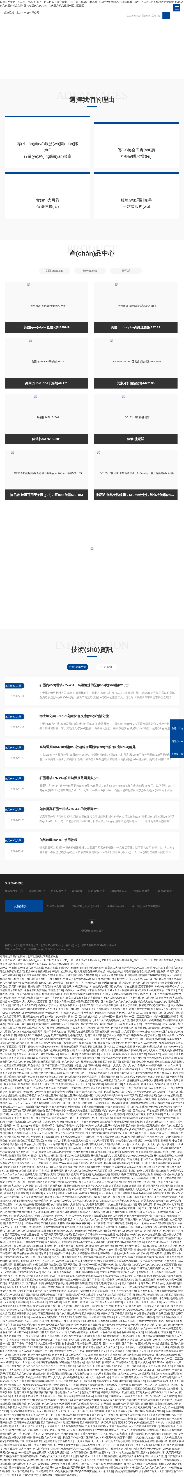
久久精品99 (118, 1166)
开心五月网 (95, 1343)
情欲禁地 (150, 1460)
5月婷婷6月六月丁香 (17, 1042)
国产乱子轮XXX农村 (102, 1249)
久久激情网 (128, 1020)
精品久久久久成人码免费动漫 (55, 1151)
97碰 (65, 1072)
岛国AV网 (108, 1099)
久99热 (178, 1031)
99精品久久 (136, 1467)
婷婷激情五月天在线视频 (162, 1249)
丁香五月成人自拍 (48, 1418)
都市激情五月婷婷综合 (74, 1343)
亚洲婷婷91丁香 (51, 1343)
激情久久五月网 (133, 1463)
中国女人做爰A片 (95, 1377)
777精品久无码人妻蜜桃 (108, 1302)
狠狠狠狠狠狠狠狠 (43, 1392)
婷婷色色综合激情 (119, 1467)
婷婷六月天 (107, 1313)
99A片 (167, 1114)
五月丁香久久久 (109, 1414)
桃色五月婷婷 (147, 1324)
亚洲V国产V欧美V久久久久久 (163, 1381)
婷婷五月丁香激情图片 (60, 1441)
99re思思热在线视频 (89, 1257)
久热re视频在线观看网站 (88, 1418)
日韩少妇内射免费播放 (22, 1411)
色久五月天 (65, 1159)
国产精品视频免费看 (161, 982)
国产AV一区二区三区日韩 (94, 1298)
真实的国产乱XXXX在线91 (95, 1185)
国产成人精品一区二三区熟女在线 (71, 1118)
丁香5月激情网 (60, 1328)
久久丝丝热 (44, 1328)
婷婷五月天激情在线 (39, 1354)
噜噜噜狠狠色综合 (134, 971)
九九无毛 (22, 1054)
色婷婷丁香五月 (20, 979)
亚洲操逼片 (101, 1396)
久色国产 (144, 1133)
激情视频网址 (134, 1080)
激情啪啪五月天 (15, 971)
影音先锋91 (156, 1253)
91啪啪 (144, 1012)
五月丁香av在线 (132, 997)
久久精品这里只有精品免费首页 (52, 1189)
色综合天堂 (10, 997)
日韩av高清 (74, 1148)
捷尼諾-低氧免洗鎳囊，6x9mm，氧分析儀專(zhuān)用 (137, 495)
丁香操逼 (91, 1072)
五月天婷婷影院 (87, 1287)
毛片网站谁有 (69, 1196)
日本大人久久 (72, 1170)
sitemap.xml (63, 949)
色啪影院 (100, 1012)
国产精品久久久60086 (24, 1005)
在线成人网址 (150, 1050)
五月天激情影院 (29, 1294)
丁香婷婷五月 (73, 1114)
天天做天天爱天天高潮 (86, 1399)
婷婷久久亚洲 (115, 1215)
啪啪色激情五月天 (96, 1351)
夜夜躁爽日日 (142, 1027)
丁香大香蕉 (62, 1275)
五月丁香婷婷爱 (40, 1163)
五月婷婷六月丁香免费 (85, 1234)
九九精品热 (47, 1215)
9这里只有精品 (33, 1069)
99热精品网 (77, 1362)
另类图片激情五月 (107, 1460)
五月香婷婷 (73, 1358)
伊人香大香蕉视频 (55, 1347)
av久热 (18, 1204)
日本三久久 (147, 1159)
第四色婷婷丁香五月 (88, 1414)
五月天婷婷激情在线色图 (30, 1166)
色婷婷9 (74, 1298)
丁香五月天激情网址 (116, 1411)
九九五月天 (25, 1448)
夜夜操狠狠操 (137, 1430)
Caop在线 (90, 1042)
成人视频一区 (48, 1219)
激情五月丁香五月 (119, 1430)
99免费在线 (175, 1467)
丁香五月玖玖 (60, 1339)
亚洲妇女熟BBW (116, 1242)
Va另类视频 (61, 1471)
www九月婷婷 (11, 1196)
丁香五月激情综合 (136, 1087)
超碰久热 (5, 1185)
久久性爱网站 (40, 1448)
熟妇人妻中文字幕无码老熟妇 (89, 1242)
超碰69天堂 (48, 1125)
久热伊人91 (32, 1396)
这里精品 (74, 1024)
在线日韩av (119, 1403)
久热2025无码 (14, 1223)
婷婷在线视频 (162, 1159)
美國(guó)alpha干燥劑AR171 (46, 383)
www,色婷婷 (151, 1042)
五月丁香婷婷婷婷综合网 (100, 1279)
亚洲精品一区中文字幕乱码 (43, 1054)
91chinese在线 (134, 979)
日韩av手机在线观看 (67, 1381)
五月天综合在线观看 (107, 1005)
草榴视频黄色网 (50, 1230)
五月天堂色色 (28, 1178)
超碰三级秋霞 (19, 1403)
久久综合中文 (159, 1407)
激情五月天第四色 (95, 1035)
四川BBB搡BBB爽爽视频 (83, 1471)
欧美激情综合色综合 (166, 1403)
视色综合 (141, 1061)
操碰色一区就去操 (164, 1174)
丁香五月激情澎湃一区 (156, 1121)
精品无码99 (39, 1305)
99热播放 (120, 1099)
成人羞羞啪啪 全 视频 (67, 1324)
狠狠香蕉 (92, 1321)
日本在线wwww (89, 1178)
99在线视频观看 (80, 1155)
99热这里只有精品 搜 (44, 1309)
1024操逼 (48, 1268)
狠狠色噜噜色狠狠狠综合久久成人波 (70, 1212)
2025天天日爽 (127, 1321)
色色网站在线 (154, 1057)
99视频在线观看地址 (65, 1475)
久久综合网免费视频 (139, 1407)
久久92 (121, 1080)
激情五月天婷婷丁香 (78, 1249)
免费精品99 (29, 1384)
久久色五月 (106, 1358)
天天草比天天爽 (76, 1411)
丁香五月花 (154, 1035)
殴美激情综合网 (70, 1046)
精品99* (42, 1253)
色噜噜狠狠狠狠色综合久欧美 (87, 967)
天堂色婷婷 (10, 1272)
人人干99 (60, 1411)
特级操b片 (161, 1441)
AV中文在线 (124, 1369)
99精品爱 (175, 1200)
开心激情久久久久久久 (67, 1392)
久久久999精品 (53, 1437)
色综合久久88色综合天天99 (127, 1230)
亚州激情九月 (88, 1061)
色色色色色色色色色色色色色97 (41, 1366)
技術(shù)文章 (96, 890)
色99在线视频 (57, 1430)
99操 (155, 1257)
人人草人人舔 (153, 1366)
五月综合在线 (127, 1347)
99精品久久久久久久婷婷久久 (56, 1456)
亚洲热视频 (144, 1343)
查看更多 (13, 614)
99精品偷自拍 (102, 1151)
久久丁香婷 (72, 1384)
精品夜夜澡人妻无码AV (111, 1042)
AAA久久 (173, 1392)
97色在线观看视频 (165, 1118)
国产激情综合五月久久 (24, 1463)
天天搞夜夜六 (52, 1426)
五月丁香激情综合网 (165, 1290)
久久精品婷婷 (19, 1354)
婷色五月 (105, 1238)
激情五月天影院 (98, 1407)
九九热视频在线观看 (93, 1204)
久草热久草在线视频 (125, 986)
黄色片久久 (124, 1148)
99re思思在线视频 (48, 1279)
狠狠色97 (156, 1373)
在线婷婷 (103, 1321)
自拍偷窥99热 (80, 1407)
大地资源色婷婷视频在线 (91, 971)
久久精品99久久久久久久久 (147, 1264)
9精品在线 (97, 1084)
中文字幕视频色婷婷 (143, 1441)
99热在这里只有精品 (35, 1144)
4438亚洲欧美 (108, 1437)
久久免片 (17, 1118)
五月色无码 (72, 1174)
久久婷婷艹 (118, 979)
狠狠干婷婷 (169, 1151)
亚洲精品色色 (152, 1332)
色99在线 (11, 1452)
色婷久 (92, 1069)
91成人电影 (28, 1148)
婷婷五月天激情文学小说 (138, 1215)
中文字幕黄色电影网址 (150, 1260)
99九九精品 (103, 1294)
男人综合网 (10, 1084)
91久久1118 (54, 1305)
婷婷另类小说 (59, 1354)
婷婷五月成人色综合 (136, 1189)
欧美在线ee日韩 (144, 1245)
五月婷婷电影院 (45, 1471)
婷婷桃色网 (103, 1027)
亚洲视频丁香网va (29, 1219)
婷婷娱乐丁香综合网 (56, 1283)
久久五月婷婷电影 (99, 1009)
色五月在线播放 (45, 1411)
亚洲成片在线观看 (46, 1399)
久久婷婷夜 (32, 1467)
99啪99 (89, 1245)
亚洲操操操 (21, 1302)
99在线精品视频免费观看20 (167, 1103)
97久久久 (161, 1324)
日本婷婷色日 (133, 1212)
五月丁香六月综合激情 (139, 1174)
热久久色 (167, 1366)
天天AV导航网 (17, 1249)
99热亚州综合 (80, 986)
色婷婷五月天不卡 (167, 1099)
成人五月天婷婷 (99, 1087)
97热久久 (135, 1234)
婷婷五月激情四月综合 (60, 1373)
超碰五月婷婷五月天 (109, 1061)
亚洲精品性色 (21, 1163)
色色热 (122, 1208)
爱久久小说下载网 (137, 1106)
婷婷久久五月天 (18, 1426)
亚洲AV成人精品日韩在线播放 (100, 1208)
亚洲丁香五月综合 (58, 1133)
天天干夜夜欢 (78, 1467)
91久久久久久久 (158, 1189)
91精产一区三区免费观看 (165, 1016)
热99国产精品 (124, 1110)
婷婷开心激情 (172, 1069)
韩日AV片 (169, 1012)
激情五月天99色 (23, 1392)
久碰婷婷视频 (134, 1140)
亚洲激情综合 (64, 1121)
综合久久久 (160, 1001)
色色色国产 (6, 1332)
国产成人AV (66, 1230)
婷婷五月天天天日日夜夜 (158, 1471)
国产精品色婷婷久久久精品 (149, 1091)
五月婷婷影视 (145, 1290)
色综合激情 (122, 1234)
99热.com (9, 1114)
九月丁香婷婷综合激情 (155, 1170)
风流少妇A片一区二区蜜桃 (117, 1418)
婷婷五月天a (175, 1328)
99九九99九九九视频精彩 (73, 1317)
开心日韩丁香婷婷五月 (52, 997)
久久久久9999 (50, 1403)
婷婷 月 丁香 (77, 982)
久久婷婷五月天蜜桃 (102, 1227)
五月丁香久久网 (13, 1475)
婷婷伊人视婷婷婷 (153, 1080)
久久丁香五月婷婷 (58, 1238)
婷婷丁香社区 (34, 1290)
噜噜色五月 (103, 1328)
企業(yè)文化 (58, 890)
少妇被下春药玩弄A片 (141, 1129)
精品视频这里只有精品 (116, 1163)
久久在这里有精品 (116, 1204)
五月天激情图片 (56, 979)
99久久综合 (116, 1298)
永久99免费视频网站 (141, 1072)
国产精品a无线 (47, 1174)
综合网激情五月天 (70, 1005)
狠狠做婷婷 (173, 1215)
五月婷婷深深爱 (128, 1069)
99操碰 (48, 1140)
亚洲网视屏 (21, 1193)
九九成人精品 (152, 1437)
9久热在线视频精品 (59, 1452)
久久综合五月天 (119, 1009)
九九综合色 (49, 1121)
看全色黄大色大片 (139, 1009)
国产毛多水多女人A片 (39, 1009)
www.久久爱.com (157, 1087)
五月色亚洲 (6, 1204)
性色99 (66, 1302)
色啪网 (117, 1181)
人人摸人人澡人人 (121, 1065)
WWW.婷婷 (65, 1163)
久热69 (174, 1242)
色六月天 (5, 1313)
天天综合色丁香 (54, 1012)
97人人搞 (74, 1339)
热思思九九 (80, 1065)
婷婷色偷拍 (153, 1193)
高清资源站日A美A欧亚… (109, 1031)
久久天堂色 (75, 1215)
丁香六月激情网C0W (32, 1369)
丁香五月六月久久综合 (168, 1181)
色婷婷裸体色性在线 (158, 1061)
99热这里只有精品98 (93, 1103)
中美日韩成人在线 (94, 1144)
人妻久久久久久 (145, 1166)
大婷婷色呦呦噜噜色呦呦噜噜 (93, 1253)
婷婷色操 (163, 1219)
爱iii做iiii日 (43, 1463)
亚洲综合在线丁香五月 (52, 1294)
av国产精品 (128, 1151)
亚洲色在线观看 (120, 1253)
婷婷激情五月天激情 (148, 1125)
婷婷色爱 (38, 1437)
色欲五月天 (113, 1377)
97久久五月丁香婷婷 (166, 1245)
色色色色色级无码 (32, 1031)
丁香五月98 (172, 1091)
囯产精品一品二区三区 (144, 1384)
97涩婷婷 (67, 1305)
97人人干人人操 (57, 1377)
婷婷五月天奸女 (58, 1106)
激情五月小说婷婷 (92, 1091)
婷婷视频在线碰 (78, 1283)
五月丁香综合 (170, 1302)
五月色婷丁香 (161, 1305)
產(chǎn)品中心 (14, 890)
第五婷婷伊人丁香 (172, 1234)
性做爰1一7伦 (11, 1125)
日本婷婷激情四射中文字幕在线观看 (145, 975)
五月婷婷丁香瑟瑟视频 (101, 1317)
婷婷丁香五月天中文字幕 (37, 1118)
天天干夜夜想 (98, 1223)
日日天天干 (78, 1268)
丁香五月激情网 (18, 1358)
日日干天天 (57, 1170)
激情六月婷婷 (122, 1264)
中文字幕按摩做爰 (36, 1441)
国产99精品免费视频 (11, 1279)
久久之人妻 (10, 1328)
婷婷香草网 (12, 1136)
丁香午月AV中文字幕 (54, 1069)
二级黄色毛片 (76, 1354)
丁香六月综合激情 (53, 1227)
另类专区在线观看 (148, 1399)
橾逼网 (43, 1076)
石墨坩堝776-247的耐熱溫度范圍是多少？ (70, 778)
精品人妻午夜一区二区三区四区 (18, 1181)
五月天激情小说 (59, 1057)
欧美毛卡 (47, 986)
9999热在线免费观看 (81, 1275)
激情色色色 (39, 1114)
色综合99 (26, 1125)
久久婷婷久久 (149, 997)
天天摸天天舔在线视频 (111, 975)
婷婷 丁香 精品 (41, 1170)
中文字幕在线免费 (111, 1057)
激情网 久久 (155, 1012)
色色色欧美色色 (157, 1106)
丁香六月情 (131, 1219)
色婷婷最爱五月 (113, 1084)
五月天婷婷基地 (40, 1103)
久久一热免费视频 (85, 1050)
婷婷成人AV (24, 1035)
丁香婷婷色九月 (23, 1087)
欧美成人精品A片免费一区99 (98, 1016)
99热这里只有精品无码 (165, 1339)
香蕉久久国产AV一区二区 (40, 1414)
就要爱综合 (106, 1121)
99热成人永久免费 (91, 1339)
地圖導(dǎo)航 (141, 890)
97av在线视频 (170, 1373)
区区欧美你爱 (110, 1339)
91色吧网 (141, 1076)
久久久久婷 (99, 1336)
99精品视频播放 (161, 1343)
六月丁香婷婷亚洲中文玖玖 (144, 1426)
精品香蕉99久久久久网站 (118, 1091)
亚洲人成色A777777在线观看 (38, 1027)
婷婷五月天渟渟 (124, 1249)
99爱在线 (64, 1467)
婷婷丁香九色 (138, 1054)
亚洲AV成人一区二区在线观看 (16, 1106)
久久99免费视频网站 (97, 1133)
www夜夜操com (103, 1275)
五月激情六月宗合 (146, 1321)
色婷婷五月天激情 (90, 1324)
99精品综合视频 (94, 1129)
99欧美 (22, 1290)
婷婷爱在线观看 (89, 1238)
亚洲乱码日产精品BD (158, 1430)
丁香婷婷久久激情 (126, 1362)
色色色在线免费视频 (35, 990)
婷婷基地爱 (6, 1422)
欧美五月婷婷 (58, 1035)
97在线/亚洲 (162, 1313)
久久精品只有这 (48, 1467)
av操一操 (167, 1054)
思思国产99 (61, 1298)
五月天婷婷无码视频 (37, 1249)
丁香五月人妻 (129, 1133)
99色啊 (55, 1463)
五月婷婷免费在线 (28, 997)
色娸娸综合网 (68, 971)
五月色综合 (139, 1110)
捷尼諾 (126, 270)
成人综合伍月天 (163, 1129)
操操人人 (17, 1384)
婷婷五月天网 (150, 1185)
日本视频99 (55, 1253)
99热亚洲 (84, 1099)
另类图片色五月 (59, 1024)
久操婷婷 (166, 1369)
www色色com (38, 1317)
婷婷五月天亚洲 (140, 1351)
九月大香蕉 (118, 1155)
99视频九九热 (155, 1046)
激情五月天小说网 (19, 994)
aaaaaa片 (116, 1328)
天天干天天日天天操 (112, 1219)
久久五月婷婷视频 (29, 1208)
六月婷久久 (85, 1463)
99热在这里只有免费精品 (47, 1264)
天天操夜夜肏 (70, 1166)
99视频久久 (167, 1027)
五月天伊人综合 (156, 1136)
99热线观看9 (121, 1118)
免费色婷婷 (66, 1418)
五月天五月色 (12, 1234)
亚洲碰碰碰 (35, 1193)
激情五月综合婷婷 (51, 1208)
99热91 (159, 986)
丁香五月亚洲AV (27, 1328)
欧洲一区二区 (23, 1114)
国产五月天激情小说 (93, 1114)
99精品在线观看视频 (94, 1215)
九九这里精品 (127, 1076)
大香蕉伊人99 (105, 1072)
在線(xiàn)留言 (163, 890)
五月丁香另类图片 (127, 1039)
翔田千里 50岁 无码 (83, 1302)
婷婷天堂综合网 (55, 1091)
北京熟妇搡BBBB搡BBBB (108, 1095)
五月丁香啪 (18, 1343)
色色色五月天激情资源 (64, 1257)
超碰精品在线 (7, 1166)
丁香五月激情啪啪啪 (92, 1106)
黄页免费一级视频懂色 (148, 1020)
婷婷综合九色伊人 (116, 1012)
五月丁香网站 (92, 1001)
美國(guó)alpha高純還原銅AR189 (135, 327)
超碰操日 (166, 1140)
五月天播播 (165, 1050)
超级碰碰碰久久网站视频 (127, 1050)
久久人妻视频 (61, 1140)
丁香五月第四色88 (65, 1080)
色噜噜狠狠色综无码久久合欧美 (92, 1230)
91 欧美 (116, 1151)
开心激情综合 (88, 1136)
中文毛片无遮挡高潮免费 (128, 1121)
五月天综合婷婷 (97, 1283)
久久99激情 (60, 1016)
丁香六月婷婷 (114, 1035)
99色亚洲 (117, 1366)
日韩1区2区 (74, 1016)
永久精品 (66, 1242)
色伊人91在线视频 (168, 1095)
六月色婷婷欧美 (171, 1347)
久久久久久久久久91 (155, 1467)
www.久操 (168, 1448)
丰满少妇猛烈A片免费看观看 (114, 1388)
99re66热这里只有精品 (82, 1328)
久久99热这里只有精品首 (52, 1095)
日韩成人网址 (38, 979)
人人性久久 (49, 1193)
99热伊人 (64, 967)
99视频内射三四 (15, 1441)
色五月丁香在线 (129, 1005)
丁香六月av (113, 1283)
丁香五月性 (30, 1279)
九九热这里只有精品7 (107, 1125)
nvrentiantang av (83, 1159)
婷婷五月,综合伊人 (16, 1133)
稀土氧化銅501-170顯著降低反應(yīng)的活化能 (74, 716)
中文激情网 (55, 1302)
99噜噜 (55, 971)
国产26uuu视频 (111, 1343)
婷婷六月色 (139, 1381)
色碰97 (125, 1136)
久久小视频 (107, 1305)
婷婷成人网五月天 (136, 1114)
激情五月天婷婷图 (50, 1061)
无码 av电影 (31, 1321)
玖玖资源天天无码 (72, 1208)
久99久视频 (82, 1227)
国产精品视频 (114, 1103)
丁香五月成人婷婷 (65, 1414)
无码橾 (60, 1174)
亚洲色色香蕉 (26, 1039)
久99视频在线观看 (144, 1422)
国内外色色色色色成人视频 (46, 1072)
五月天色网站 (141, 1223)
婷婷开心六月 (172, 986)
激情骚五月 (162, 1242)
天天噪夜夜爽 (55, 1144)
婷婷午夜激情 (16, 1467)
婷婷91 (23, 1275)
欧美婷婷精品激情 (155, 971)
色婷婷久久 (154, 1054)
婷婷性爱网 (18, 1212)
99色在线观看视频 (89, 1054)
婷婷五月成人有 (163, 1072)
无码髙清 (95, 1452)
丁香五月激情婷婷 (108, 1076)
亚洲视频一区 (42, 1204)
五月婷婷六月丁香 (83, 1151)
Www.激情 (144, 1031)
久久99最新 (145, 1339)
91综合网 (34, 1230)
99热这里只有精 (125, 1279)
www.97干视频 (8, 967)
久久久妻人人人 (71, 1061)
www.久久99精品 (123, 1275)
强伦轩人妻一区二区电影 (20, 1024)
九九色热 (172, 1445)
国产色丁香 (61, 1215)
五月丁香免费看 (13, 1366)
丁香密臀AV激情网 (16, 1298)
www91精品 (6, 1362)
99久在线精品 (109, 1384)
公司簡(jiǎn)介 (37, 890)
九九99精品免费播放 (76, 1332)
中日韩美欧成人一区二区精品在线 (140, 1377)
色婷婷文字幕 (104, 1381)
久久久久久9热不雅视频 (104, 1456)
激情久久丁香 (14, 1433)
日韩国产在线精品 (101, 1155)
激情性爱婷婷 (69, 1287)
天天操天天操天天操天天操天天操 (141, 1144)
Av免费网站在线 (52, 1099)
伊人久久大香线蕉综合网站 (51, 1148)
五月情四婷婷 (92, 982)
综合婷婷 (28, 1204)
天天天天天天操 (100, 1441)
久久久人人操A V (40, 1042)
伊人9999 (158, 1069)
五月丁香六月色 (69, 1463)
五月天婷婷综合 (139, 1178)
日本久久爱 (139, 1046)
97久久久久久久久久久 (87, 1219)
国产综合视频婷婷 (166, 1317)
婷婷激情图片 (138, 1136)
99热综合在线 (113, 1144)
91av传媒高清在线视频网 (32, 1452)
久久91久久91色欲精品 (139, 1155)
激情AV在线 (23, 1238)
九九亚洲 (70, 1227)
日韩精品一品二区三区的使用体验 (105, 1268)
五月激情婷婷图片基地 (85, 1272)
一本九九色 (12, 1369)
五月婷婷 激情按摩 (38, 1358)
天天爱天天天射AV (92, 1148)
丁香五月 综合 (119, 1185)
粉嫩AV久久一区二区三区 (168, 1358)
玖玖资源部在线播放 (91, 1046)
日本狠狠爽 (46, 1475)
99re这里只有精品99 (116, 1129)
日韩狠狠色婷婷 (102, 1366)
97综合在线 (158, 1283)
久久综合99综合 (148, 1219)
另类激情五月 (95, 997)
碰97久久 (166, 1125)
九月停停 (131, 1268)
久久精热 (56, 1204)
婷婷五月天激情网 (14, 1414)
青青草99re (158, 1362)
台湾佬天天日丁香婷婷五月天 (42, 1129)
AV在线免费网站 (88, 1193)
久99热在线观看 (151, 1234)
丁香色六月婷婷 (151, 1024)
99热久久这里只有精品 (86, 1305)
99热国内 (128, 1336)
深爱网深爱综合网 (27, 1324)
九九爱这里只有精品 (96, 1426)
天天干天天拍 (82, 1084)
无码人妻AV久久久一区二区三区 (98, 1445)
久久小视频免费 (84, 1260)
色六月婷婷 (101, 1430)
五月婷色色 (108, 1324)
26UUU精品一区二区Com (129, 1227)
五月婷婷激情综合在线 (24, 1313)
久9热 (21, 967)
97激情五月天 (16, 1283)
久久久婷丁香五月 (63, 1009)
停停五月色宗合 (83, 1309)
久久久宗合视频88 (70, 1313)
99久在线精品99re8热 (16, 1257)
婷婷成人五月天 (60, 1321)
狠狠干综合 (81, 1009)
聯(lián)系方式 (119, 890)
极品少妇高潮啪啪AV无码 (129, 1471)
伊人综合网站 (72, 1076)
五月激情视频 (117, 1212)
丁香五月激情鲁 (123, 1313)
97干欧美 (106, 1403)
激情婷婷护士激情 (101, 1166)
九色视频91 (10, 1170)
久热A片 (150, 1242)
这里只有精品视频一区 (80, 1095)
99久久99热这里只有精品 (85, 1403)
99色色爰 (133, 1324)
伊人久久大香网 (118, 1433)
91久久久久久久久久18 (166, 1208)
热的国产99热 (106, 1264)
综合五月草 (70, 1012)
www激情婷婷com (156, 1065)
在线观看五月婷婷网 (119, 1448)
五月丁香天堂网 (111, 1354)
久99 (35, 1151)
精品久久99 (108, 1110)
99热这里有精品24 (31, 1234)
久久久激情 (18, 1396)
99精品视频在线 (147, 1287)
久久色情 (139, 1437)
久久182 (16, 1031)
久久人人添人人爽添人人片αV (95, 1181)
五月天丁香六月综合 (32, 1196)
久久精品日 (34, 1403)
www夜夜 (19, 1377)
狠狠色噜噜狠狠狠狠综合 (137, 1103)
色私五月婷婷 (56, 1076)
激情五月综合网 (56, 1114)
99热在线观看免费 (168, 1321)
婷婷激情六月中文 (48, 1020)
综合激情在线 (74, 1347)
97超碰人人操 (53, 1166)
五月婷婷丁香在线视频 (48, 1287)
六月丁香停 (130, 1031)
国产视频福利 (30, 1456)
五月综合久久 (64, 1399)
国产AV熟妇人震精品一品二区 (35, 1351)
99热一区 (40, 1091)
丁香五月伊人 (33, 1343)
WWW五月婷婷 (145, 1317)
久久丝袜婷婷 (103, 979)
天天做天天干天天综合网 (57, 1234)
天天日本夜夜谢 (18, 986)
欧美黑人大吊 (112, 967)
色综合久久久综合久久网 (20, 1287)
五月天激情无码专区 (55, 1290)
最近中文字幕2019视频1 (44, 1155)
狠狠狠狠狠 (35, 1460)
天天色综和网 (41, 1200)
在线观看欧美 (76, 1133)
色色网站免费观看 (167, 1196)
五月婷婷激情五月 (90, 1422)
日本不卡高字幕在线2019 (141, 1196)
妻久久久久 (138, 1238)
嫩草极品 (121, 1159)
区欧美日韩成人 (90, 1358)
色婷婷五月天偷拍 (104, 1159)
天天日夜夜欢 (38, 1238)
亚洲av (105, 1452)
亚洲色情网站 (85, 1012)
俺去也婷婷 (39, 1373)
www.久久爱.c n (65, 1260)
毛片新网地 (168, 1144)
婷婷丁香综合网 (145, 1181)
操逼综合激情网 (23, 1264)
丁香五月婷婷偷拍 (48, 1313)
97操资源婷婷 (115, 1463)
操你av (4, 1242)
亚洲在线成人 (99, 1448)
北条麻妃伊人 (76, 1035)
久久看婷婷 (138, 1065)
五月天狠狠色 (106, 1193)
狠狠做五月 (174, 1001)
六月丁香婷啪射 (80, 1452)
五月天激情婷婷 (115, 1114)
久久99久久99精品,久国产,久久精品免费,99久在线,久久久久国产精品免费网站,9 (95, 1200)
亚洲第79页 (88, 1005)
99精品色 (160, 1084)
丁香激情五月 (55, 990)
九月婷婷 (160, 1166)
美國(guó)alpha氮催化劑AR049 (47, 327)
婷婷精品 (65, 1155)
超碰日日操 (147, 1403)
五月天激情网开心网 (118, 1351)
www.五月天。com (19, 1103)
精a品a (38, 1268)
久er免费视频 (31, 1061)
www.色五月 (120, 1170)
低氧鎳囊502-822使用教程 (58, 840)
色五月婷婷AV (24, 1268)
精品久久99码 (52, 1196)
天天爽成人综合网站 (120, 994)
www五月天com (9, 1219)
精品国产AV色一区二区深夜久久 (81, 1437)
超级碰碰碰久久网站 (141, 1358)
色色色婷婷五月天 (134, 1298)
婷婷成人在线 (127, 1414)
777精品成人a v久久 (134, 1328)
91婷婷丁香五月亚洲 (133, 1057)
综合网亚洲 (129, 1181)
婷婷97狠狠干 (107, 1024)
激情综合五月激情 (145, 1279)
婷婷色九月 (67, 1050)
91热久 (157, 1347)
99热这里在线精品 (144, 1313)
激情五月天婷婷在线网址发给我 (162, 1163)
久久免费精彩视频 (153, 1463)
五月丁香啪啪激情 (126, 1317)
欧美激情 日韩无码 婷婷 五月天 (46, 1332)
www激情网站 (151, 1140)
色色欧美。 (77, 1129)
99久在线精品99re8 (29, 1272)
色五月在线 (51, 967)
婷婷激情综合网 (51, 994)
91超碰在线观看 (122, 1381)
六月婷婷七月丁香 (121, 1294)
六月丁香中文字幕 (68, 1445)
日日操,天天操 (93, 1354)
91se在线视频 (107, 1234)
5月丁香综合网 (168, 1377)
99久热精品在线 (35, 967)
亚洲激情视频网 (95, 1411)
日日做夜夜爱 (87, 1381)
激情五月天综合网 (90, 1384)
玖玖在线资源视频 (157, 1110)
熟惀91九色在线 (87, 1196)
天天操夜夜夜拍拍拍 (33, 1110)
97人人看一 (130, 1272)
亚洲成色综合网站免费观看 (160, 1227)
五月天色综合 (30, 1336)
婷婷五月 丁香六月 (48, 1005)
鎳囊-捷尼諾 (135, 439)
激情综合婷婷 (108, 1369)
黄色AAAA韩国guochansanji (43, 1046)
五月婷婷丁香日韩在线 (29, 1227)
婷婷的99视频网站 (22, 1200)
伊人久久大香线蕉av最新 (80, 979)
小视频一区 (50, 1245)
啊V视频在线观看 (34, 1012)
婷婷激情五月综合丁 (48, 1178)
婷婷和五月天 (23, 1159)
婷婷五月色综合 (141, 1388)
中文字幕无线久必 (41, 1388)
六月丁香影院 (14, 1016)
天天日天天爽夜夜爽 (106, 1245)
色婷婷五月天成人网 (122, 1027)
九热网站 (62, 1087)
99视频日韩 (62, 1027)
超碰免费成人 (81, 1456)
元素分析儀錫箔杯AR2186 (136, 383)
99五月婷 (15, 1001)
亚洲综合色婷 (30, 1016)
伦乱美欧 (69, 1396)
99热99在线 (42, 1024)
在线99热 (115, 1133)
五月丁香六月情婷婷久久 (151, 1268)
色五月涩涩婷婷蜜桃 (15, 1065)
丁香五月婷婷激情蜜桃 (56, 1460)
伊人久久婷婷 (140, 982)
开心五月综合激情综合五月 (84, 1057)
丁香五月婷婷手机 (16, 1046)
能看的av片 (46, 1016)
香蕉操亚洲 (44, 971)
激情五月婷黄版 (128, 1339)
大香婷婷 (65, 1129)
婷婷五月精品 (80, 1163)
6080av (130, 1166)
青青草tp (145, 1283)
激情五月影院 (154, 1294)
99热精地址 (158, 1039)
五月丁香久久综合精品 (45, 1159)
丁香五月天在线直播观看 (20, 1057)
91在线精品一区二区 (101, 986)
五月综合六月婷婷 (59, 1001)
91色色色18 (42, 1039)
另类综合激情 (93, 1362)
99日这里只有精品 (38, 1430)
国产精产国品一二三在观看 (137, 967)
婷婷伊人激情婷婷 (22, 1437)
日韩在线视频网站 (77, 1069)
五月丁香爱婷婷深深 (108, 1136)
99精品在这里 (58, 1249)
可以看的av (141, 1452)
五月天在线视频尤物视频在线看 (36, 1381)
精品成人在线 (145, 1001)
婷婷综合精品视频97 (81, 994)
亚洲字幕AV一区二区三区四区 (132, 1016)
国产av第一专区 (88, 1264)
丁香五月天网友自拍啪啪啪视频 (152, 1336)
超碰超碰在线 (151, 1369)
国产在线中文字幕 (60, 1039)
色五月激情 (96, 1163)
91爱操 (155, 1027)
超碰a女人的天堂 (18, 1260)
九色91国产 (15, 1050)
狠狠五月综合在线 (102, 1118)
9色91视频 (151, 1298)
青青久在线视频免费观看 (122, 1260)
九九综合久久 (96, 1020)
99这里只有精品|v (80, 1140)
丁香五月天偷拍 (20, 1388)
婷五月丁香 (170, 1264)
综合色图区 (16, 1144)
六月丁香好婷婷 (74, 975)
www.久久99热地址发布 (80, 1430)
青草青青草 (15, 1242)
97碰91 (4, 1411)
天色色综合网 (107, 1332)
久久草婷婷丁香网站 (103, 1140)
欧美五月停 (101, 994)
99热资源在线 (60, 982)
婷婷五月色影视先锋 (11, 1080)
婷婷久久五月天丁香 (43, 1084)
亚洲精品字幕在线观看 (41, 1298)
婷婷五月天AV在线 (75, 990)
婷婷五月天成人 (134, 1042)
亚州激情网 (34, 986)
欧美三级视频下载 (76, 997)
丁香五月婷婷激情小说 (163, 1414)
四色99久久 (44, 982)
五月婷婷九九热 (41, 1035)
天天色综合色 (105, 1471)
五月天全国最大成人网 (27, 1362)
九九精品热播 (134, 1099)
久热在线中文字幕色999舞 (76, 1336)
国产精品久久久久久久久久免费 (118, 1001)
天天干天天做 (70, 1264)
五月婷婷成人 (7, 1238)
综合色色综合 (114, 971)
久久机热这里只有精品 (82, 1027)
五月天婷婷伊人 (130, 1283)
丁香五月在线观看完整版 (73, 1020)
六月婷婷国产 (19, 1430)
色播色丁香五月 (28, 1095)
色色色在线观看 (125, 1332)
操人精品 (36, 994)
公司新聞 (77, 890)
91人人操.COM (112, 997)
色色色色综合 (154, 1448)
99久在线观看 (35, 1347)
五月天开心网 (91, 1039)
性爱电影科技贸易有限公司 (154, 1005)
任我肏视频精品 (89, 1024)
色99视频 (44, 1321)
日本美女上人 (104, 1050)
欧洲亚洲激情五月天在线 (136, 1392)
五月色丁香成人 (73, 1144)
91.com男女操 (69, 1181)
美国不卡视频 (124, 1437)
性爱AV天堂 (41, 1106)
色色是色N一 (89, 1170)
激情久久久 (173, 1084)
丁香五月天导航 (142, 1445)
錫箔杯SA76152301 (46, 439)
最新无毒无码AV (21, 1155)
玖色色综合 (34, 1065)
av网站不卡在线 (139, 1253)
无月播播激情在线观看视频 (114, 1178)
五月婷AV (31, 971)
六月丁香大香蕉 (25, 1189)
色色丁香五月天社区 (31, 1140)
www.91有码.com (157, 1328)
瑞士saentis (90, 270)
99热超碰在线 (113, 1020)
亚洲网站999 (121, 1358)
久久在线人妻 (84, 1080)
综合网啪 (164, 1298)
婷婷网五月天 (174, 1418)
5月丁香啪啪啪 (49, 1362)
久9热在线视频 (8, 1290)
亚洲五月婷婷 (73, 1091)
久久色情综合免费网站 (131, 1460)
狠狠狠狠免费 (62, 1268)
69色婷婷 (77, 1039)
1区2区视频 (24, 1309)
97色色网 (85, 1174)
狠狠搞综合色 (168, 1426)
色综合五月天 (126, 1245)
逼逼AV (104, 1399)
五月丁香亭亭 (145, 986)
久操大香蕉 (124, 1384)
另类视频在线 (108, 1422)
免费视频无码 (166, 1042)
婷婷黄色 (74, 1238)
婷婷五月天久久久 (169, 1257)
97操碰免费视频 (155, 1411)
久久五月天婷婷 (70, 1178)
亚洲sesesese (110, 982)
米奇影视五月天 (117, 1407)
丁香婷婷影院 (135, 1433)
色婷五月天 (35, 1099)
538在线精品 (139, 1148)
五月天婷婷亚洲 (38, 1302)
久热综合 (121, 1140)
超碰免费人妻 (157, 1452)
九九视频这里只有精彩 (24, 1020)
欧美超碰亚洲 (124, 1445)
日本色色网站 (175, 1407)
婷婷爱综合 (125, 982)
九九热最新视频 (13, 1336)
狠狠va (36, 1125)
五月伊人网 (144, 1362)
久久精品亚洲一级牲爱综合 (139, 1084)
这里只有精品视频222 (67, 1136)
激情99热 (28, 1091)
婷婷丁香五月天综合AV (41, 1275)
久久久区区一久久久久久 (111, 1196)
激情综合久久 (77, 1321)
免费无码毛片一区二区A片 (147, 994)
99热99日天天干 (81, 1189)
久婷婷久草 (159, 1215)
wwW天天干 (130, 1095)
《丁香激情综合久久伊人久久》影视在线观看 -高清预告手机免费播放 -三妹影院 (131, 990)
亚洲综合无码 (125, 1422)
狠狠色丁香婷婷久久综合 (70, 1125)
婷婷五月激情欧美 (68, 1193)
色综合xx (33, 1076)
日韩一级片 (94, 1065)
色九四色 (131, 1399)
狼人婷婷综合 (52, 1242)
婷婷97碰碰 (23, 1072)
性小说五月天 (77, 1460)
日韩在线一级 (75, 1290)
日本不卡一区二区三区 (42, 1260)
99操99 (89, 1125)
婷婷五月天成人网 (158, 1148)
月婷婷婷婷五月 (153, 1230)
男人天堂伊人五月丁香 (34, 1001)
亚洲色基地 (139, 1294)
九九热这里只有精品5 (141, 1305)
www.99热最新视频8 (161, 1223)
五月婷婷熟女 (117, 1399)
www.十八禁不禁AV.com (50, 1384)
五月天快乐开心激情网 (155, 1212)
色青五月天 (121, 1305)
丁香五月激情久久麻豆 (16, 1317)
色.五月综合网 (153, 1433)
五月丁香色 (145, 1069)
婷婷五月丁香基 (155, 1238)
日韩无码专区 (169, 1024)
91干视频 (28, 1185)
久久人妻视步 (107, 1039)
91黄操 (54, 1163)
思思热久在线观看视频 (80, 1031)
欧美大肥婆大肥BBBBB (149, 1151)
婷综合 (126, 1054)
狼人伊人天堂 (133, 1024)
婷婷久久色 (99, 1463)
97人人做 (137, 1369)
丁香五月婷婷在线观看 (70, 1245)
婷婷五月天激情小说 (37, 1212)
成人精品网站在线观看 (140, 1204)
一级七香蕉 (176, 1076)
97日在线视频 (137, 1411)
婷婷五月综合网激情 (139, 1257)
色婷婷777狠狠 (99, 1212)
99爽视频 (14, 1178)
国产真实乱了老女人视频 (118, 1046)
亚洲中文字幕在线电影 (34, 975)
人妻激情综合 (81, 1373)
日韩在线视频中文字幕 (166, 1204)
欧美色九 (9, 1193)
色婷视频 (55, 1050)
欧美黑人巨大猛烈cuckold (28, 1245)
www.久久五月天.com (74, 1369)
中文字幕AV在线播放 (111, 1272)
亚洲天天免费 (45, 1324)
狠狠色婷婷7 (121, 1072)
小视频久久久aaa (13, 1069)
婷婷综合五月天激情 (15, 1076)
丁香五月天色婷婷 (40, 1257)
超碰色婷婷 (140, 1249)
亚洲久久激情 (158, 1456)
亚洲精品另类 (89, 1076)
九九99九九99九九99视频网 (133, 1373)
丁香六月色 (133, 1159)
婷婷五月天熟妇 (100, 1189)
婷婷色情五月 (65, 1219)
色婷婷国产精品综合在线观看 (36, 1136)
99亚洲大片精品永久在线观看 (83, 1110)
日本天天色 (159, 1418)
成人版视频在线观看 (170, 979)
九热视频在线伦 (100, 1174)
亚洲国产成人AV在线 (170, 1287)
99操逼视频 (135, 1185)
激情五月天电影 (68, 1054)
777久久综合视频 (121, 1238)
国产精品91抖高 (35, 1283)
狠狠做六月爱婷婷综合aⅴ (14, 1460)
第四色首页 (24, 1084)
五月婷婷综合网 (147, 1095)
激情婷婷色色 (114, 1336)
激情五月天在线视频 (95, 1290)
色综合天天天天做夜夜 (151, 1272)
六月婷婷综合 (23, 1151)
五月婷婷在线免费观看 (26, 1422)
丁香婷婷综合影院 (79, 1087)
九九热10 (133, 1012)
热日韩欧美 (15, 1091)
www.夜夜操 (151, 979)
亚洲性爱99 (168, 1035)
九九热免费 (127, 1452)
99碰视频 (64, 1362)
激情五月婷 (128, 1061)
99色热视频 (172, 1136)
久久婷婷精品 (24, 1305)
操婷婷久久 (108, 1362)
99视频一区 (133, 1208)
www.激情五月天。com (84, 1388)
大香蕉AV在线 (31, 1223)
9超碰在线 (74, 1106)
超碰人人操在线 (71, 1204)
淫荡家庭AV (147, 1200)
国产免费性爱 (154, 1114)
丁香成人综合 (70, 1099)
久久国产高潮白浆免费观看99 (138, 1354)
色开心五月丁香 (90, 1392)
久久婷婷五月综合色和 (163, 1009)
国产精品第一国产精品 (72, 1279)
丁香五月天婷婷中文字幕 (94, 1433)
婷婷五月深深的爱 (115, 1106)
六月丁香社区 (104, 1170)
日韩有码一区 (166, 1384)
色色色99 (121, 1324)
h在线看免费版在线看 (141, 1118)
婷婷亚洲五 (142, 1414)
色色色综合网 (76, 1072)
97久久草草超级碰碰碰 (103, 1373)
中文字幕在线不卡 (14, 1339)
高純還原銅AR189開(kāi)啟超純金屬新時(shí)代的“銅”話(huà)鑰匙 (88, 747)
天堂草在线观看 (172, 1178)
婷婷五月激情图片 (111, 1392)
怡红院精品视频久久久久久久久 (100, 1347)
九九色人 (17, 1185)
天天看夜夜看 (117, 1087)
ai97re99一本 (171, 1046)
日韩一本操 (144, 1039)
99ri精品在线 (19, 1009)
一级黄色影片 (143, 1347)
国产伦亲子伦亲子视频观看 (57, 1272)
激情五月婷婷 (128, 1125)
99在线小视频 (170, 1433)
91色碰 (33, 1407)
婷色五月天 (162, 1200)
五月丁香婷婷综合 (56, 1110)
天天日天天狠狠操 (111, 1054)
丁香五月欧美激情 (134, 1366)
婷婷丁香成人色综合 (55, 1031)
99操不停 (5, 1471)
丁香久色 (166, 1332)
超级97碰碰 (135, 1170)
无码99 (121, 1024)
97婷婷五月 (159, 1445)
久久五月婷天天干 (10, 982)
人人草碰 (9, 1302)
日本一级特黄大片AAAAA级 (130, 1193)
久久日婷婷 (110, 1148)
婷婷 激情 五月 (158, 1133)
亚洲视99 (96, 1099)
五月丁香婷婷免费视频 (86, 1121)
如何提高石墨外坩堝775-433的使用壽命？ (70, 809)
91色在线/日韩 (8, 1035)
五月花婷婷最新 (18, 1347)
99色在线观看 (29, 982)
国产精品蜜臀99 (143, 1275)
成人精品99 (108, 1257)
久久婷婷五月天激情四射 (49, 1185)
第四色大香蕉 (48, 1223)
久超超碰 (14, 1140)
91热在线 (52, 1317)
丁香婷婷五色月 (174, 1238)
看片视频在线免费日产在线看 (67, 1042)
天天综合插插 (82, 1441)
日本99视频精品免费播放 (23, 1418)
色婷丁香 (84, 1166)
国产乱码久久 (35, 1426)
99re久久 (161, 1422)
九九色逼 (122, 1257)
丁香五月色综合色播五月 (122, 1290)
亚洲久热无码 (71, 1185)
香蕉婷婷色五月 (76, 1377)
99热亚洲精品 (56, 975)
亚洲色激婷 (164, 997)
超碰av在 (170, 1272)
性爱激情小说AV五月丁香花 (69, 1351)
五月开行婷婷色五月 (23, 1471)
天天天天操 (133, 1403)
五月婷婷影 (76, 1001)
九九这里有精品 (65, 1084)
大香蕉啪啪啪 (58, 1358)
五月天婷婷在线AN (51, 1422)
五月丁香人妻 (129, 1287)
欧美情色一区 (52, 1369)
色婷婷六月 (31, 1174)
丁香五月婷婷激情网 (109, 1287)
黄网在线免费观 (135, 1242)
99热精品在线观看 (27, 1253)
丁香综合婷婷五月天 (104, 1080)
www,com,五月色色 (162, 1031)
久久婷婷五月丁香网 (51, 1396)
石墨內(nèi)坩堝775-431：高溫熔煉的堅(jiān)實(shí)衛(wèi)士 (84, 685)
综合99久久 (30, 1080)
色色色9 (91, 1460)
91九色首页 (169, 1057)
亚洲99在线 (100, 1260)
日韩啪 (65, 994)
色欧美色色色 (84, 1366)
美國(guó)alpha (54, 270)
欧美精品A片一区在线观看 (81, 1294)
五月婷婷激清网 (70, 1433)
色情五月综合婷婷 (50, 1336)
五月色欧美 (170, 1260)
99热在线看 (90, 975)
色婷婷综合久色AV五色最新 (134, 1456)
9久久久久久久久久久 (16, 1230)
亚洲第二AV (20, 1332)
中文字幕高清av (84, 1396)
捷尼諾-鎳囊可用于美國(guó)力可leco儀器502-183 (46, 495)
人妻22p (115, 1452)
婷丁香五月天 (158, 1392)
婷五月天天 (166, 1185)
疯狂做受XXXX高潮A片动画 (24, 1215)
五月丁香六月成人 (108, 1069)
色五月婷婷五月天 (158, 1076)
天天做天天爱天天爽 (44, 1087)
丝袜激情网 (149, 1099)
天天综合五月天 (37, 1133)
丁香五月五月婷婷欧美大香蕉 (54, 1407)
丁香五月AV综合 (118, 1426)
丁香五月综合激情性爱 (119, 1223)
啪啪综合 (55, 1448)
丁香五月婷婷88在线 (134, 1035)
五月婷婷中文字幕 (33, 1242)
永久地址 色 (137, 1163)
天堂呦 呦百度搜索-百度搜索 (73, 1223)
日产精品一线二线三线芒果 (65, 1103)
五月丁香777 (129, 1343)
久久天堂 (5, 1005)
